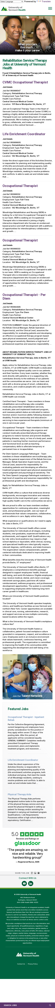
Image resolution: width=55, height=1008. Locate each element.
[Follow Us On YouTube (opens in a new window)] (24, 883)
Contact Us (21, 964)
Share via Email (38, 873)
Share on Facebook (32, 873)
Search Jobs (10, 1005)
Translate (46, 1)
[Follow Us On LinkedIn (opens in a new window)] (31, 883)
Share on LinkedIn (35, 873)
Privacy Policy (33, 964)
